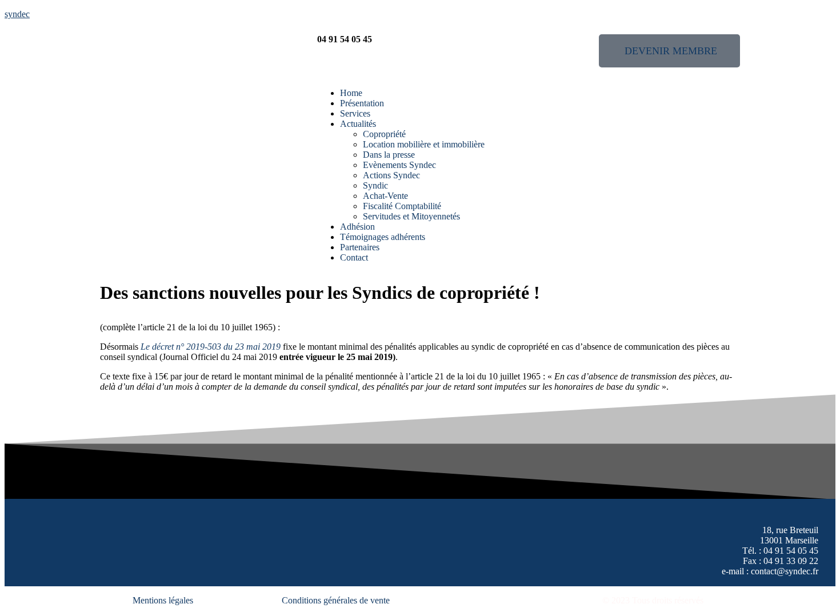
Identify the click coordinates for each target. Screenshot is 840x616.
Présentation (362, 103)
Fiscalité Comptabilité (402, 206)
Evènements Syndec (399, 165)
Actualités (358, 124)
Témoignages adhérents (382, 237)
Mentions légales (163, 600)
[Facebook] (47, 575)
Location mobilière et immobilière (424, 144)
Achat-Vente (385, 196)
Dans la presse (389, 154)
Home (351, 93)
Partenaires (359, 247)
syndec (17, 14)
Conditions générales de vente (336, 600)
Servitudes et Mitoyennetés (411, 216)
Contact (354, 257)
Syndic (375, 185)
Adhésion (357, 226)
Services (355, 113)
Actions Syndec (391, 175)
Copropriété (384, 134)
